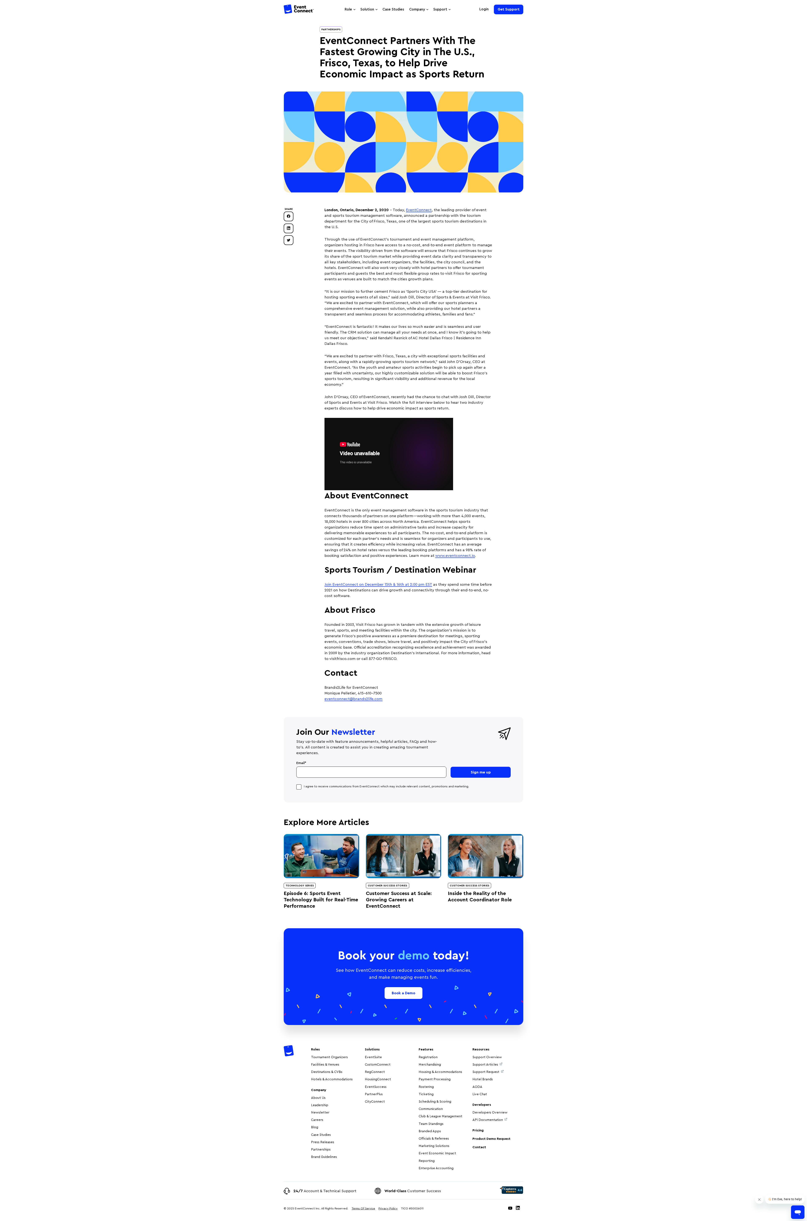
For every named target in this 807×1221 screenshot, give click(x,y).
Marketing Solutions (434, 1146)
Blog (314, 1127)
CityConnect (375, 1101)
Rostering (426, 1087)
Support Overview (487, 1057)
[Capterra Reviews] (511, 1190)
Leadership (319, 1105)
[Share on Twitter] (288, 240)
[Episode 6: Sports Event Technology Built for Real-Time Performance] (321, 856)
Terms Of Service (363, 1208)
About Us (318, 1097)
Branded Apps (430, 1131)
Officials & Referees (434, 1138)
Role (348, 9)
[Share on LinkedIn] (288, 228)
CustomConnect (377, 1064)
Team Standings (431, 1124)
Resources (480, 1049)
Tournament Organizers (329, 1057)
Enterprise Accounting (436, 1168)
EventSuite (373, 1057)
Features (426, 1049)
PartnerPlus (374, 1094)
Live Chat (479, 1094)
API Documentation (487, 1120)
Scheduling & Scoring (435, 1101)
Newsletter (320, 1112)
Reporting (427, 1161)
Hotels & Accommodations (332, 1079)
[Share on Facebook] (288, 216)
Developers (481, 1104)
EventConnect (419, 210)
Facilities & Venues (325, 1064)
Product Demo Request (491, 1138)
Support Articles (485, 1064)
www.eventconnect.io (455, 556)
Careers (317, 1120)
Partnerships (330, 29)
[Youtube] (510, 1209)
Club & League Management (440, 1116)
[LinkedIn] (518, 1209)
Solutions (372, 1049)
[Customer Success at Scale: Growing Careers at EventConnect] (403, 856)
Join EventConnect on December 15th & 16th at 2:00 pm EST (378, 584)
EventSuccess (375, 1087)
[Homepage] (299, 10)
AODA (477, 1087)
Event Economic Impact (437, 1153)
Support (440, 9)
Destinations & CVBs (326, 1072)
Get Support (509, 9)
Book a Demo (403, 993)
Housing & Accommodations (440, 1072)
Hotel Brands (482, 1079)
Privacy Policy (388, 1208)
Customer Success (412, 1191)
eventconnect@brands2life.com (353, 699)
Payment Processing (435, 1079)
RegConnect (375, 1072)
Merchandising (430, 1064)
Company (417, 9)
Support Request (485, 1072)
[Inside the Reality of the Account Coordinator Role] (485, 856)
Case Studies (393, 9)
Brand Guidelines (324, 1157)
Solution (367, 9)
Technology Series (300, 885)
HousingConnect (378, 1079)
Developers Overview (490, 1112)
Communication (431, 1109)
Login (484, 9)
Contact (479, 1147)
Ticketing (426, 1094)
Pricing (478, 1130)
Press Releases (322, 1142)
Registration (428, 1057)
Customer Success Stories (387, 885)
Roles (315, 1049)
